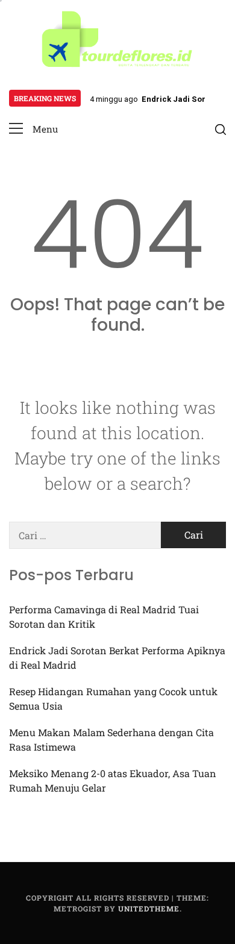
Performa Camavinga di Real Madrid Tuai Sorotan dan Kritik (104, 616)
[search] (220, 129)
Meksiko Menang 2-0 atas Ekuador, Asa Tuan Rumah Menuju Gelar (112, 780)
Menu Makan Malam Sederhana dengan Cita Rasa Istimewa (111, 739)
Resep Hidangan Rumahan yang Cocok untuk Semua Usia (113, 698)
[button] (33, 129)
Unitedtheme (149, 908)
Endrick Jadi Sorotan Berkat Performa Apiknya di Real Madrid (117, 657)
